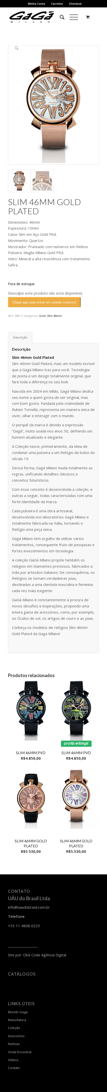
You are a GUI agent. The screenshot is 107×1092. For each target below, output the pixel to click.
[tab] (20, 337)
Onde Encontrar (20, 1052)
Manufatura (17, 1020)
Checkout (75, 3)
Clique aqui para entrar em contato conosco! (44, 302)
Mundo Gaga (18, 1012)
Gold (42, 316)
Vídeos (13, 1060)
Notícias (14, 1044)
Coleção (14, 1028)
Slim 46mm (54, 316)
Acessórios (16, 1036)
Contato (14, 1068)
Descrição (20, 337)
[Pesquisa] (59, 17)
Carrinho (57, 3)
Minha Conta (36, 3)
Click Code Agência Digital (44, 954)
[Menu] (71, 17)
